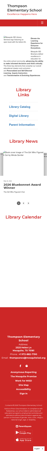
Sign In (23, 393)
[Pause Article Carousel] (18, 203)
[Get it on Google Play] (23, 432)
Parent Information (22, 125)
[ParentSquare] (23, 426)
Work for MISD (23, 380)
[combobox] (39, 448)
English (37, 448)
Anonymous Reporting (24, 372)
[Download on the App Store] (23, 439)
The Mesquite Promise (23, 376)
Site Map (24, 385)
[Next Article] (28, 203)
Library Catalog (19, 107)
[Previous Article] (23, 203)
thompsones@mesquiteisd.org (27, 358)
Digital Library (19, 116)
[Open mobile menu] (42, 22)
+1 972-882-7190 (28, 354)
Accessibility (23, 389)
